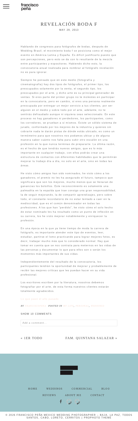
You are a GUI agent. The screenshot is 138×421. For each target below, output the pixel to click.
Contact (97, 395)
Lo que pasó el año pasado (40, 298)
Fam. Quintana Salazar (89, 338)
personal (82, 306)
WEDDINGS (54, 388)
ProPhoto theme (98, 417)
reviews (49, 395)
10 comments (36, 314)
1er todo (33, 338)
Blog (105, 388)
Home (32, 388)
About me (73, 395)
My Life (68, 306)
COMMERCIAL (82, 388)
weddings (97, 306)
